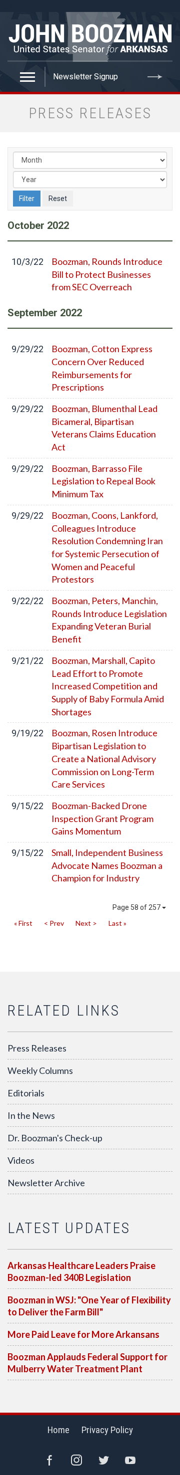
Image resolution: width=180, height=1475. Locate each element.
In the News (31, 1115)
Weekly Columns (40, 1070)
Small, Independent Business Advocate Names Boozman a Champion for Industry (107, 865)
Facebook (49, 1460)
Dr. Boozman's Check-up (55, 1137)
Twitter (103, 1460)
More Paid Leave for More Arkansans (84, 1334)
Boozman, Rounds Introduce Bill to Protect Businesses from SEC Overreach (107, 274)
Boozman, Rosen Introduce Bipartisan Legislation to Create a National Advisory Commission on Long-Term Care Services (105, 758)
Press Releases (37, 1048)
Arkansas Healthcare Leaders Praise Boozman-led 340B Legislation (82, 1271)
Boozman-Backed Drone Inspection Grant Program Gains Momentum (103, 818)
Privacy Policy (107, 1430)
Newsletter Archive (46, 1182)
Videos (21, 1160)
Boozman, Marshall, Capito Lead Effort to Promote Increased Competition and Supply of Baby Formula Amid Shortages (108, 686)
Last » (117, 923)
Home (59, 1430)
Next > (86, 923)
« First (23, 923)
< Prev (54, 923)
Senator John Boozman (90, 37)
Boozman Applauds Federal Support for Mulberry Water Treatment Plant (88, 1362)
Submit (155, 77)
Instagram (76, 1460)
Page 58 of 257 (137, 907)
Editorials (26, 1092)
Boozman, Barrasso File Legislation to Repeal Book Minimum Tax (104, 481)
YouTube (130, 1460)
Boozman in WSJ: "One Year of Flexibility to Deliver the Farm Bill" (89, 1305)
